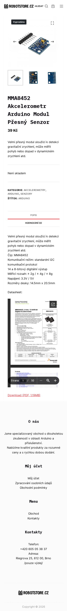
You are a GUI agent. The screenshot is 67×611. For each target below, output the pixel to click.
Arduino (13, 193)
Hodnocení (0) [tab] (33, 223)
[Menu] (61, 6)
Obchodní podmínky (33, 487)
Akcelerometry (35, 190)
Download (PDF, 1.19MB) (24, 395)
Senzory (26, 193)
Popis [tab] (33, 215)
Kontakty (33, 518)
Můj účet (33, 478)
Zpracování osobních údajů (33, 483)
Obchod (33, 513)
